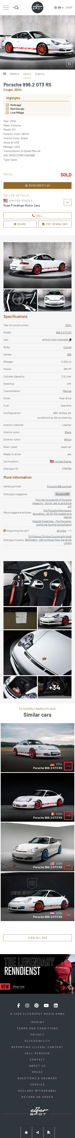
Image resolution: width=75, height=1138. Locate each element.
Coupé (67, 347)
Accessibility (37, 1040)
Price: (8, 174)
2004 (68, 325)
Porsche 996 (62, 493)
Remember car (39, 185)
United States (63, 461)
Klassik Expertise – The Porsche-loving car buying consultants (52, 522)
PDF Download (56, 224)
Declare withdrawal (37, 1090)
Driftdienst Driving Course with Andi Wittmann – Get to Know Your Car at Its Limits (48, 540)
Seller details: (16, 195)
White (67, 439)
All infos (61, 530)
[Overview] (4, 74)
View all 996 (37, 937)
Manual (67, 390)
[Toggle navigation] (5, 7)
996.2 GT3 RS (63, 332)
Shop (69, 7)
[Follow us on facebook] (19, 1005)
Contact (37, 1059)
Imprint (38, 1022)
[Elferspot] (37, 7)
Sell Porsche (37, 1053)
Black (68, 432)
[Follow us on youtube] (46, 1005)
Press (37, 1071)
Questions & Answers (37, 1078)
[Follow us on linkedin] (55, 1005)
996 (69, 354)
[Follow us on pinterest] (36, 1005)
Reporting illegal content (37, 1047)
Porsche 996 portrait (59, 486)
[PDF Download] (49, 1132)
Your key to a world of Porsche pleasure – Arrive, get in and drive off (52, 503)
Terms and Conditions (37, 1028)
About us (37, 1065)
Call (39, 215)
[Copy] (70, 339)
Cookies (37, 1084)
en (59, 7)
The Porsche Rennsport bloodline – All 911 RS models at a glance (52, 514)
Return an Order (38, 1096)
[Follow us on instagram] (27, 1005)
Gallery (14, 73)
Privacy (38, 1034)
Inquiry (39, 73)
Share (21, 224)
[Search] (16, 8)
